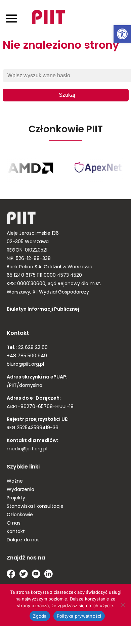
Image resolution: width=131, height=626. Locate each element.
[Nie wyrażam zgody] (122, 604)
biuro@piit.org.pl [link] (25, 364)
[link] (122, 34)
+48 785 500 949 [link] (27, 356)
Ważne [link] (15, 481)
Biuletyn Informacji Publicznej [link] (43, 309)
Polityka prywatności (79, 616)
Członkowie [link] (20, 515)
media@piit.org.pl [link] (27, 449)
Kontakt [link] (16, 532)
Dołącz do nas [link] (23, 540)
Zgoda (39, 616)
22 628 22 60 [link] (32, 348)
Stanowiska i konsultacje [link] (35, 506)
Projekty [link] (16, 498)
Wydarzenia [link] (20, 490)
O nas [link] (13, 523)
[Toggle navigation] (11, 18)
